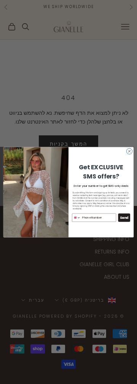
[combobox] (76, 217)
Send (124, 217)
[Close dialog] (129, 151)
